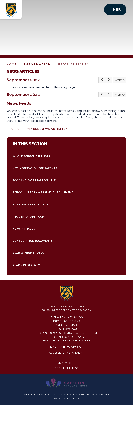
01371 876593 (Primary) (69, 336)
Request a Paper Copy (29, 216)
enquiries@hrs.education (71, 340)
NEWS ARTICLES (74, 64)
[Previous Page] (101, 80)
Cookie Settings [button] (66, 368)
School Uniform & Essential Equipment (43, 192)
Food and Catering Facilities (35, 180)
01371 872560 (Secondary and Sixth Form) (69, 333)
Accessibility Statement (66, 352)
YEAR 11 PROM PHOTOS (29, 253)
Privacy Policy (66, 363)
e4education (83, 310)
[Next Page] (108, 80)
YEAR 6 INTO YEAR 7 (26, 265)
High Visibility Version (66, 347)
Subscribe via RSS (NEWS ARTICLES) (38, 129)
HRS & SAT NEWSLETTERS (30, 204)
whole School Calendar (31, 156)
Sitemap (66, 358)
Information (37, 64)
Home (12, 64)
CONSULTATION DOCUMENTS (33, 240)
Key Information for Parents (35, 168)
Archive (120, 80)
